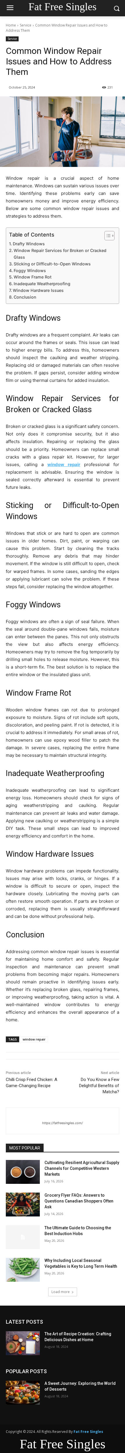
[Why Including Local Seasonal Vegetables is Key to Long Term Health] (23, 1270)
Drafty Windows (29, 243)
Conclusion (25, 297)
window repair (34, 1039)
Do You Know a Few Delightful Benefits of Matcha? (99, 1085)
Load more (60, 1291)
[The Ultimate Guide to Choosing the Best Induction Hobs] (23, 1237)
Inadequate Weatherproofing (42, 283)
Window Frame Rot (32, 276)
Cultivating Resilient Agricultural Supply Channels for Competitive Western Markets (81, 1168)
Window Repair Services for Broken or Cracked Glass (60, 254)
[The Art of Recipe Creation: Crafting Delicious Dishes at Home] (23, 1343)
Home (11, 25)
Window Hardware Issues (38, 290)
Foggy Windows (30, 270)
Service (25, 25)
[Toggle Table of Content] (106, 236)
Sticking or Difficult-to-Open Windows (52, 263)
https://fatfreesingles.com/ (62, 1123)
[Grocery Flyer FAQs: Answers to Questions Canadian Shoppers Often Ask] (23, 1204)
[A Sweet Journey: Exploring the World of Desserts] (23, 1393)
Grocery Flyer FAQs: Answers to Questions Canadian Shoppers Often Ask (78, 1201)
